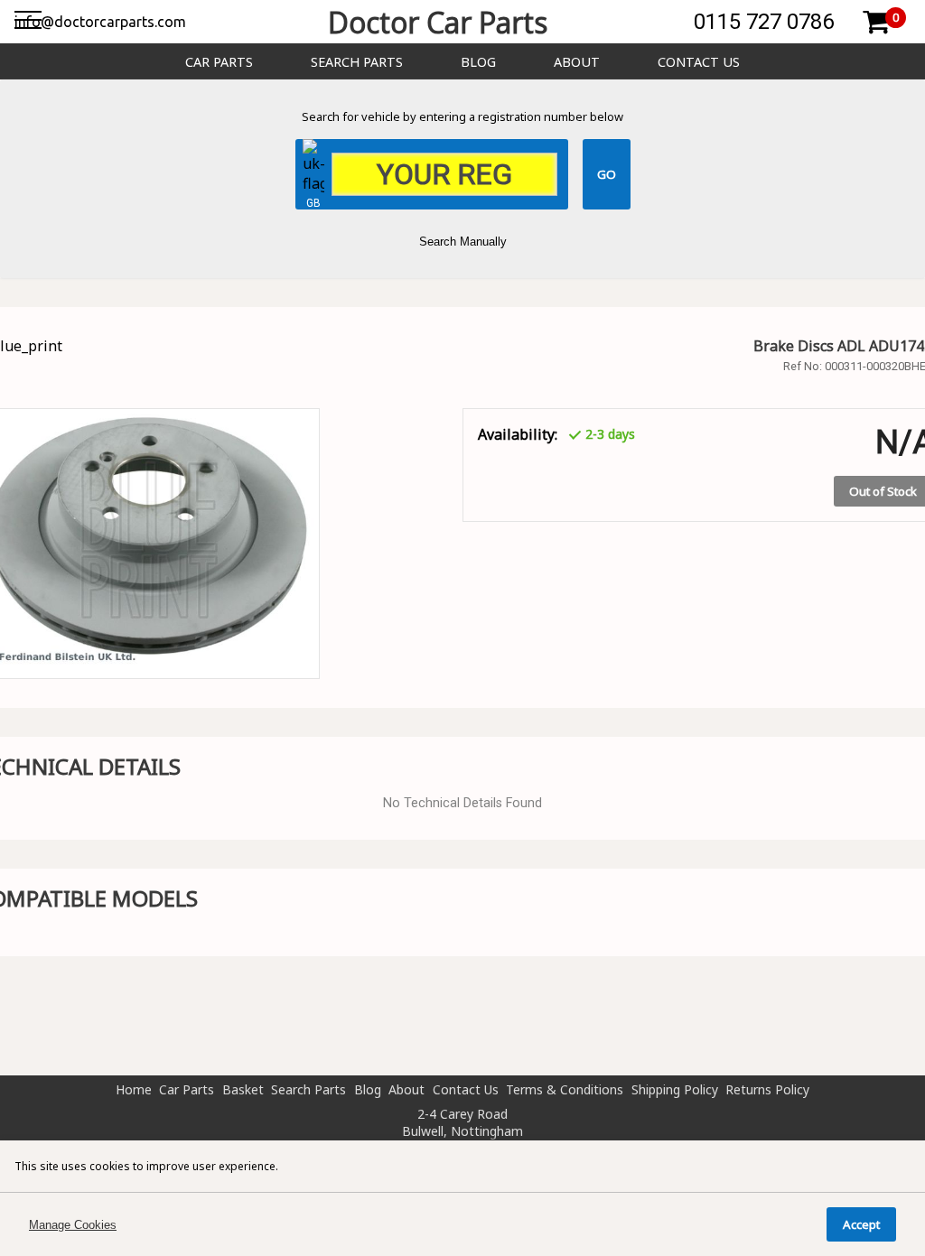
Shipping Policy (674, 1089)
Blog (478, 61)
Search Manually (463, 241)
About (577, 61)
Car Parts (219, 61)
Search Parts (357, 61)
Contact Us (699, 61)
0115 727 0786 (764, 21)
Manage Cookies (73, 1225)
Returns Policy (767, 1089)
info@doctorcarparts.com (100, 22)
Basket (243, 1089)
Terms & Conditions (564, 1089)
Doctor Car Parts (437, 22)
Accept (861, 1224)
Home (134, 1089)
